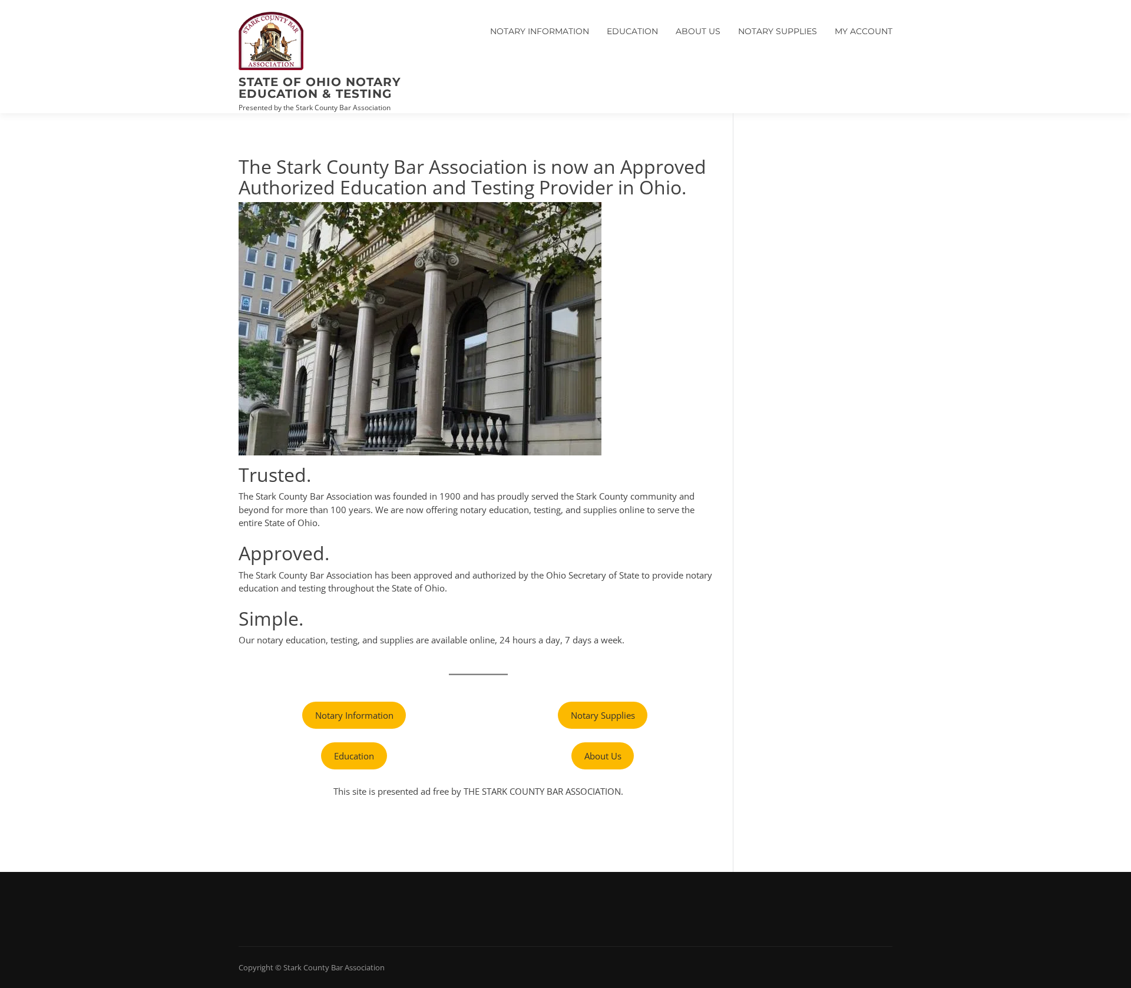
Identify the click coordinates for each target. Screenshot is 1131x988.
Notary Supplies (777, 31)
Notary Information (539, 31)
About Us (698, 31)
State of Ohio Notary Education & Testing (320, 88)
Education (632, 31)
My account (863, 31)
